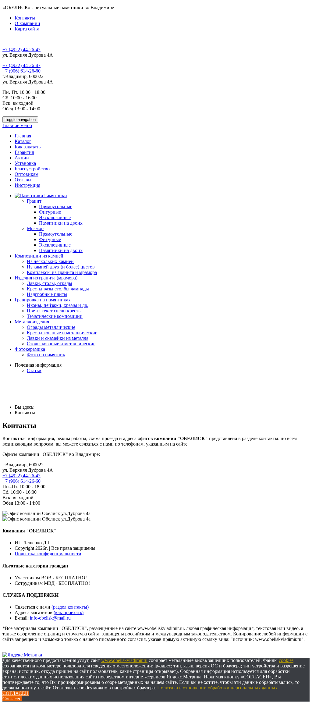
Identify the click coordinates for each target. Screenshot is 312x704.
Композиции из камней (39, 255)
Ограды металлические (51, 327)
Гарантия (24, 152)
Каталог (23, 141)
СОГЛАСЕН (15, 693)
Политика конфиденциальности (48, 553)
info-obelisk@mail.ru (50, 617)
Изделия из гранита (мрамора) (46, 277)
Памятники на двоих (61, 223)
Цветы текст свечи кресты (54, 310)
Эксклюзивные (55, 217)
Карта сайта (27, 28)
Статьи (34, 370)
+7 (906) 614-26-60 (21, 70)
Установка (25, 163)
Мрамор (35, 228)
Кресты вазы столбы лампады (58, 288)
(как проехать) (68, 612)
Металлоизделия (32, 321)
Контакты (25, 17)
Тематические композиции (55, 316)
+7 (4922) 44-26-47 (21, 49)
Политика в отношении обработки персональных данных (217, 687)
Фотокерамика (30, 349)
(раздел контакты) (70, 607)
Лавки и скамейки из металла (57, 338)
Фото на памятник (46, 354)
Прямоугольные (55, 206)
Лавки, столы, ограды (49, 283)
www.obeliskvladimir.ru (124, 660)
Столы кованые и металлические (61, 343)
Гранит (34, 201)
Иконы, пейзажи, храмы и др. (57, 305)
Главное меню (17, 125)
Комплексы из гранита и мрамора (62, 272)
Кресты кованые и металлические (62, 332)
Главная (23, 135)
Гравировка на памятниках (43, 299)
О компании (27, 23)
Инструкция (27, 185)
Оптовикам (26, 174)
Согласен (12, 698)
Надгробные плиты (47, 294)
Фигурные (50, 212)
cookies (286, 660)
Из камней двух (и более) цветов (61, 266)
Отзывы (23, 179)
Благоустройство (32, 168)
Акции (22, 157)
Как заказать (28, 146)
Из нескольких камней (50, 261)
